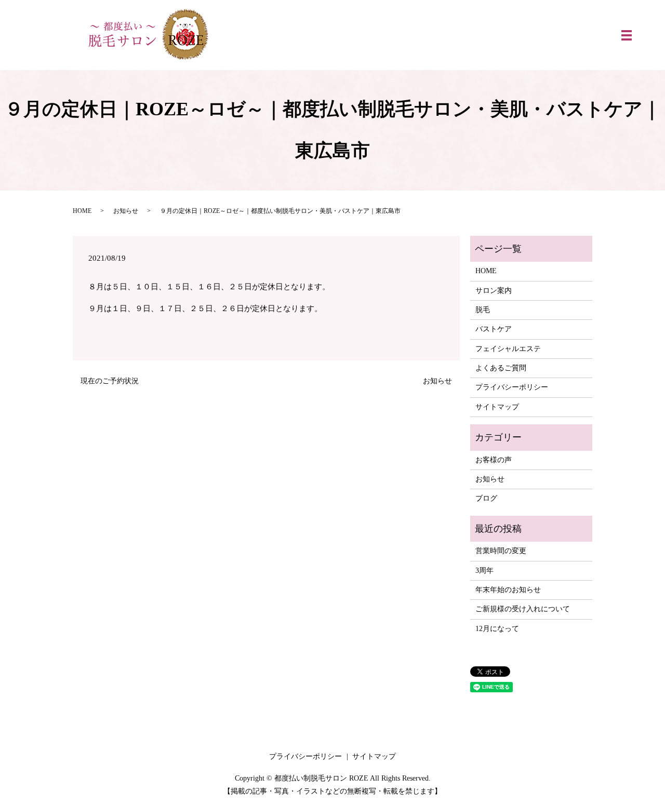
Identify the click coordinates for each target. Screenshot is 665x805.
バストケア (493, 329)
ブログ (486, 498)
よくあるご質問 (500, 368)
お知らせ (125, 210)
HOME (82, 210)
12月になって (497, 629)
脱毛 (482, 310)
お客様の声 (493, 460)
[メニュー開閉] (626, 35)
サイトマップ (497, 407)
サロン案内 (493, 290)
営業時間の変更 (500, 551)
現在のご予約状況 (110, 381)
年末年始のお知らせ (508, 590)
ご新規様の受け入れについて (522, 609)
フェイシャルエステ (508, 349)
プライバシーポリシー (511, 387)
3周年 (484, 570)
